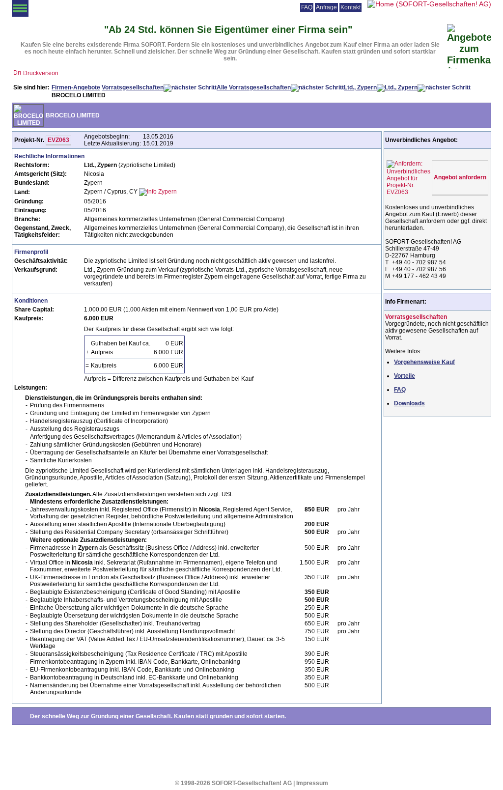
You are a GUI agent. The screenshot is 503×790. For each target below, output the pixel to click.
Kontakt (350, 7)
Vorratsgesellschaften (133, 87)
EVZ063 (58, 140)
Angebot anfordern (460, 177)
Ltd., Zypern (360, 87)
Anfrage (326, 7)
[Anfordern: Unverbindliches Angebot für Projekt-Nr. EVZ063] (408, 175)
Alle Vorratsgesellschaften (254, 87)
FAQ (306, 7)
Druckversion (40, 73)
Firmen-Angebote (76, 87)
